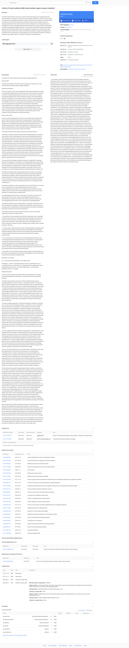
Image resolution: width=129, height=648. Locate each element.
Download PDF (66, 20)
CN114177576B (7, 466)
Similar (85, 20)
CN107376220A (7, 479)
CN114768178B (7, 533)
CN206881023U (7, 492)
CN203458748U (7, 511)
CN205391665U (7, 520)
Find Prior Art (77, 20)
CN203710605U (7, 508)
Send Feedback (53, 645)
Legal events (72, 65)
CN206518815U (7, 517)
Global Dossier (77, 69)
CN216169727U (7, 495)
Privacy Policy (78, 645)
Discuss (84, 69)
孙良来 (69, 27)
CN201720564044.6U (8, 549)
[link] (6, 616)
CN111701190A (7, 439)
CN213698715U (7, 530)
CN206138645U (7, 463)
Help (85, 645)
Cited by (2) (66, 65)
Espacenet (70, 69)
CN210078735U (7, 501)
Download (82, 610)
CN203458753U (7, 523)
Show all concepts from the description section (15, 635)
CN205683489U (7, 457)
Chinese (71, 24)
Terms (70, 645)
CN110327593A (7, 435)
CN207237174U (7, 489)
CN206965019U (7, 498)
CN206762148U (7, 504)
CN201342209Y (7, 470)
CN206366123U (7, 527)
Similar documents (81, 65)
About (44, 645)
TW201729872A (7, 485)
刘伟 (66, 27)
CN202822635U (7, 514)
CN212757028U (7, 476)
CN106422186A (7, 460)
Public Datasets (63, 645)
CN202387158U (7, 473)
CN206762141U (7, 482)
